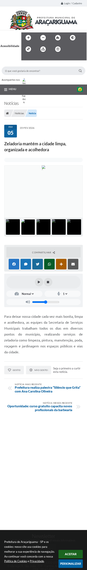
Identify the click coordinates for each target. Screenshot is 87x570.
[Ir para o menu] (79, 49)
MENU (12, 88)
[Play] (39, 282)
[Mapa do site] (43, 49)
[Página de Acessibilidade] (58, 49)
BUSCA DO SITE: (14, 64)
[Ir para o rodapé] (35, 57)
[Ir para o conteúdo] (70, 49)
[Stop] (48, 282)
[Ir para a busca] (25, 57)
